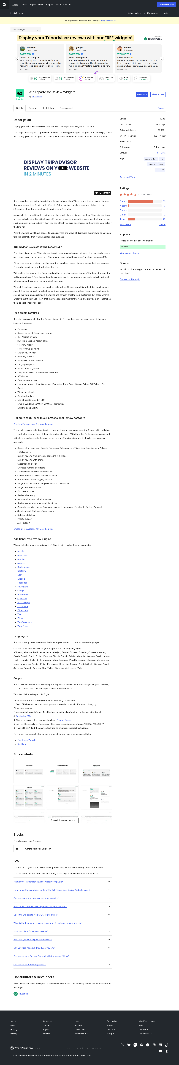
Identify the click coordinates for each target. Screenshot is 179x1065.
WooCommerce (24, 622)
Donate (111, 1029)
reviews (161, 164)
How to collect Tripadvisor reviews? (30, 931)
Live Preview (158, 94)
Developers (80, 1029)
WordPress (22, 626)
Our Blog (21, 744)
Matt (142, 1025)
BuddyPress (145, 1034)
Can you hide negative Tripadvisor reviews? (34, 948)
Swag (110, 1034)
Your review (125, 224)
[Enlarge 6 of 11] (108, 789)
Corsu (38, 1048)
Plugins (46, 1029)
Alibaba (21, 559)
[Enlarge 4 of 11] (41, 789)
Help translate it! (108, 21)
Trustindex (37, 96)
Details (19, 108)
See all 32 (161, 153)
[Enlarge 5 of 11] (75, 789)
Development (66, 108)
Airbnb (20, 551)
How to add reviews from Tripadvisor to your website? (40, 906)
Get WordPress (166, 4)
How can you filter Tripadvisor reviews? (32, 939)
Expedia (21, 578)
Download (142, 94)
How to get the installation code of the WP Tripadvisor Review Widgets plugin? (51, 890)
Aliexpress (22, 555)
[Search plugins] (38, 29)
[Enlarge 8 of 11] (75, 815)
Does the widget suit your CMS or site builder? (35, 915)
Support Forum (64, 720)
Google (20, 590)
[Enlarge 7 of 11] (41, 815)
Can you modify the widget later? (29, 964)
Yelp (19, 614)
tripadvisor (160, 170)
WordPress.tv (82, 1034)
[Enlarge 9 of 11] (108, 815)
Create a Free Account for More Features (33, 424)
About (13, 1021)
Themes (46, 1025)
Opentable (22, 598)
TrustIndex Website (26, 740)
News (12, 1025)
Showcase (47, 1021)
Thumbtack (22, 606)
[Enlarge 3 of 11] (108, 762)
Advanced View (127, 177)
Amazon (21, 563)
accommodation (151, 159)
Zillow (20, 618)
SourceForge (23, 602)
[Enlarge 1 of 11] (41, 762)
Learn (77, 1021)
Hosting (13, 1029)
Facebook (22, 582)
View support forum (129, 253)
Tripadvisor (22, 610)
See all (162, 224)
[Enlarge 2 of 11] (75, 762)
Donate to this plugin (130, 279)
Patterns (46, 1034)
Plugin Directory (17, 13)
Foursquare (22, 586)
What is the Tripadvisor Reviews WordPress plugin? (38, 882)
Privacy (13, 1034)
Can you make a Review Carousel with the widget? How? (41, 956)
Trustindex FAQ (23, 716)
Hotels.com (22, 594)
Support (162, 108)
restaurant (152, 164)
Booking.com (23, 567)
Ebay (19, 575)
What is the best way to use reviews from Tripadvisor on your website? (48, 923)
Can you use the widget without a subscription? (36, 898)
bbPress (143, 1029)
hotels (162, 159)
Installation (48, 108)
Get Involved (112, 1021)
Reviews (33, 108)
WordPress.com (147, 1021)
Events (110, 1025)
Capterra (21, 571)
